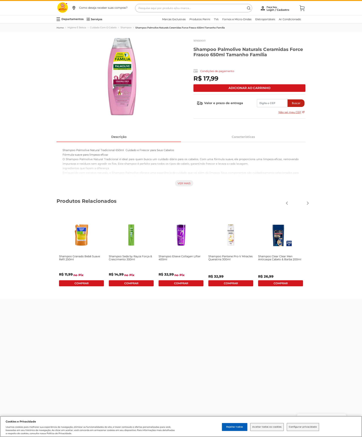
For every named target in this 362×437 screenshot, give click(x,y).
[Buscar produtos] (248, 8)
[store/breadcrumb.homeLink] (60, 27)
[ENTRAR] (278, 8)
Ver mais (184, 183)
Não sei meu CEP (289, 112)
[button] (99, 7)
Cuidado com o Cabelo (103, 27)
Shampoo (126, 27)
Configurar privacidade (303, 426)
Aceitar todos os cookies (267, 426)
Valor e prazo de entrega (223, 103)
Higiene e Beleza (76, 27)
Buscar (296, 103)
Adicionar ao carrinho (249, 88)
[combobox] (193, 8)
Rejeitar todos (234, 426)
